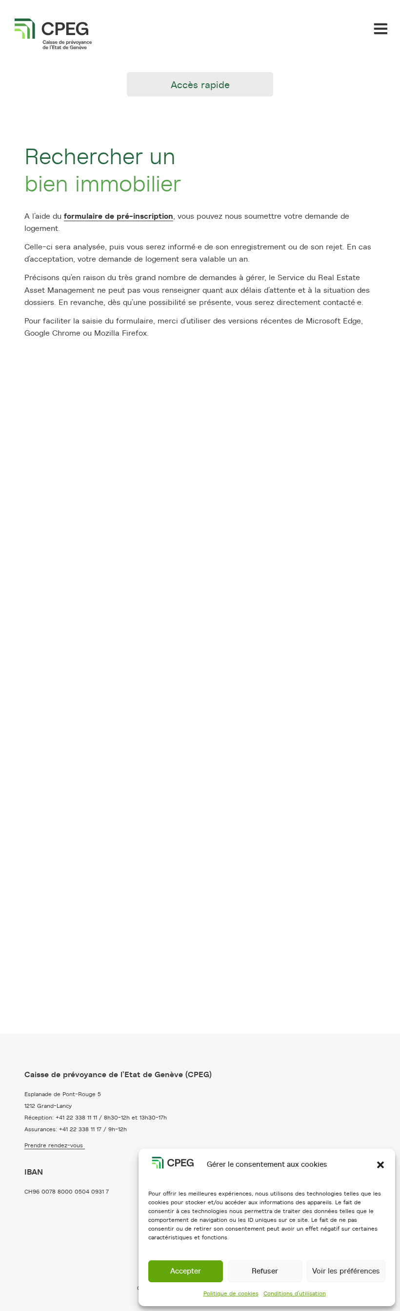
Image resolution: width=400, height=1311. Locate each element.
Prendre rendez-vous (54, 1145)
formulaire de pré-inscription (118, 216)
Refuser (265, 1271)
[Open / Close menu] (380, 28)
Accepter (185, 1271)
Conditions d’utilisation (294, 1293)
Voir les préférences (346, 1271)
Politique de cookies (231, 1293)
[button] (380, 1165)
